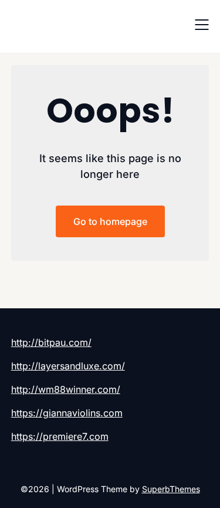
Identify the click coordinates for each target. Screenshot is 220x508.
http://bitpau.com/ (51, 342)
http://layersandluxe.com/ (68, 366)
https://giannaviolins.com (67, 413)
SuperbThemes (171, 489)
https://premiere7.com (60, 436)
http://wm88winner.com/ (65, 389)
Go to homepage (110, 221)
